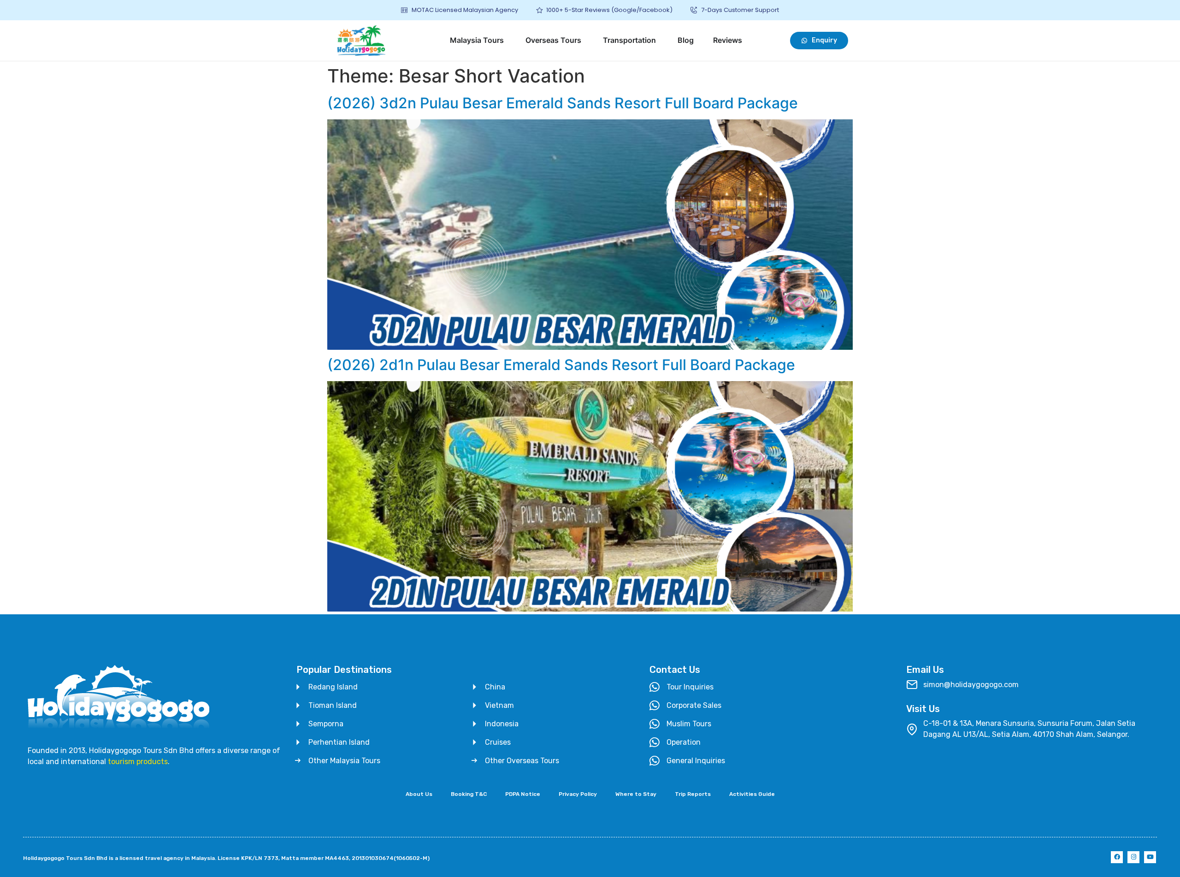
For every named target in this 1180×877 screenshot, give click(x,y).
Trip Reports (693, 794)
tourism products (138, 761)
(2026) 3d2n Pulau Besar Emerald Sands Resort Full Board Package (562, 103)
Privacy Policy (578, 794)
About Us (419, 794)
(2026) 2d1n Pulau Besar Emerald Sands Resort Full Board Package (561, 365)
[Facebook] (1117, 857)
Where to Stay (635, 794)
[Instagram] (1133, 857)
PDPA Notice (522, 794)
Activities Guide (752, 794)
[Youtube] (1150, 857)
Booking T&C (469, 794)
